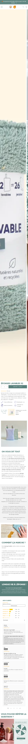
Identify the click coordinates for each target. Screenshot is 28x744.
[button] (2, 7)
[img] (14, 627)
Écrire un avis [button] (14, 605)
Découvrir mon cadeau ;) (21, 738)
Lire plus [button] (6, 704)
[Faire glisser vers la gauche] (1, 197)
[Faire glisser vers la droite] (26, 197)
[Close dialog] (1, 719)
